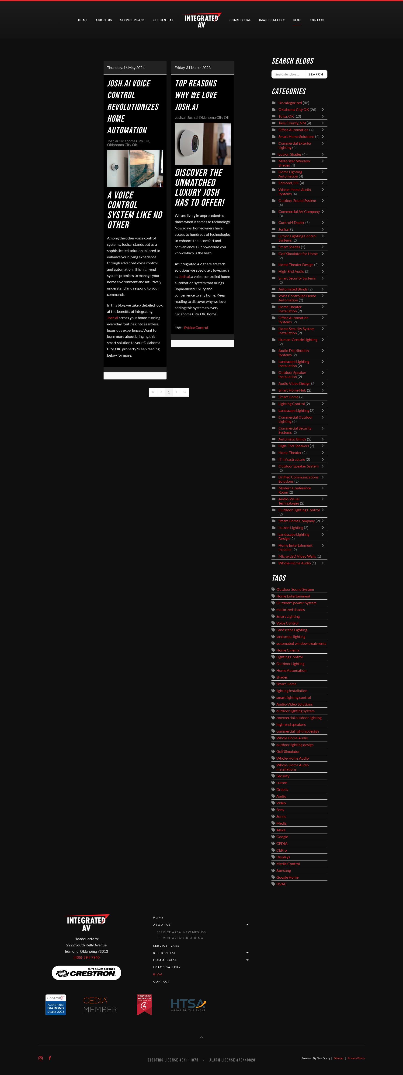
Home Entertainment (293, 596)
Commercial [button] (240, 19)
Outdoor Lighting (290, 664)
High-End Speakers (293, 446)
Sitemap (339, 1058)
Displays (283, 857)
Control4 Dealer (291, 222)
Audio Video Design (294, 383)
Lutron (281, 783)
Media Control (288, 864)
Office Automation (293, 130)
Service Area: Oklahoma (180, 938)
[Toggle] (323, 109)
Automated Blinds (293, 289)
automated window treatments (301, 643)
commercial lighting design (297, 731)
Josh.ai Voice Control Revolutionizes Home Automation (132, 107)
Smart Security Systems (297, 278)
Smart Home (288, 397)
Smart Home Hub (292, 390)
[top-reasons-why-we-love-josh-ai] (203, 144)
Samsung (283, 870)
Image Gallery (272, 19)
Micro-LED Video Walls (297, 556)
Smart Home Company (296, 521)
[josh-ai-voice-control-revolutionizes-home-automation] (135, 168)
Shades (282, 677)
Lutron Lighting (290, 528)
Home (83, 19)
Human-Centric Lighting (297, 340)
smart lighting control (293, 697)
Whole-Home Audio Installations (292, 767)
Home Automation (291, 670)
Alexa (280, 830)
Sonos (281, 816)
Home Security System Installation (296, 331)
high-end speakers (291, 724)
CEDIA (282, 843)
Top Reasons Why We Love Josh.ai (196, 95)
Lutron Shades (290, 154)
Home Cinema (287, 650)
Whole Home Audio (292, 738)
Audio (281, 796)
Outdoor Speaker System (298, 466)
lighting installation (291, 691)
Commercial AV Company (299, 211)
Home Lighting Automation (290, 174)
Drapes (282, 789)
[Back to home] (201, 20)
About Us (162, 924)
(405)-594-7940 (86, 957)
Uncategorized (290, 103)
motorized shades (290, 609)
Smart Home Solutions (296, 136)
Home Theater (290, 452)
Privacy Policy (356, 1058)
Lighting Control (291, 404)
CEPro (281, 850)
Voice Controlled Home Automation (297, 298)
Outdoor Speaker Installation (292, 374)
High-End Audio (291, 271)
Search (316, 74)
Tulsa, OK (286, 116)
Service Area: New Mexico (181, 932)
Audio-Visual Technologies (288, 501)
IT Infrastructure (291, 459)
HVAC (281, 884)
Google (282, 837)
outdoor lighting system (295, 711)
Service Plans (132, 19)
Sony (280, 810)
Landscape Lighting (293, 410)
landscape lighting (290, 637)
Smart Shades (289, 247)
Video (281, 803)
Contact (317, 19)
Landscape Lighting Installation (293, 363)
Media (281, 823)
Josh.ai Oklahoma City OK (128, 141)
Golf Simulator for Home (298, 254)
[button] (201, 1037)
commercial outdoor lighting (299, 718)
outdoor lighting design (295, 745)
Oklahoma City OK (122, 145)
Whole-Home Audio (294, 563)
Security (282, 776)
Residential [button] (163, 19)
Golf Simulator (288, 751)
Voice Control (197, 327)
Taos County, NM (292, 123)
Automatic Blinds (292, 439)
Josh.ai (180, 117)
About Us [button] (104, 19)
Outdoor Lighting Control (299, 510)
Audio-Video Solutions (294, 704)
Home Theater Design (295, 265)
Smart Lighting (288, 616)
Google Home (287, 877)
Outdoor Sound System (297, 200)
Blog (297, 19)
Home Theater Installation (290, 309)
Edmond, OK (288, 183)
